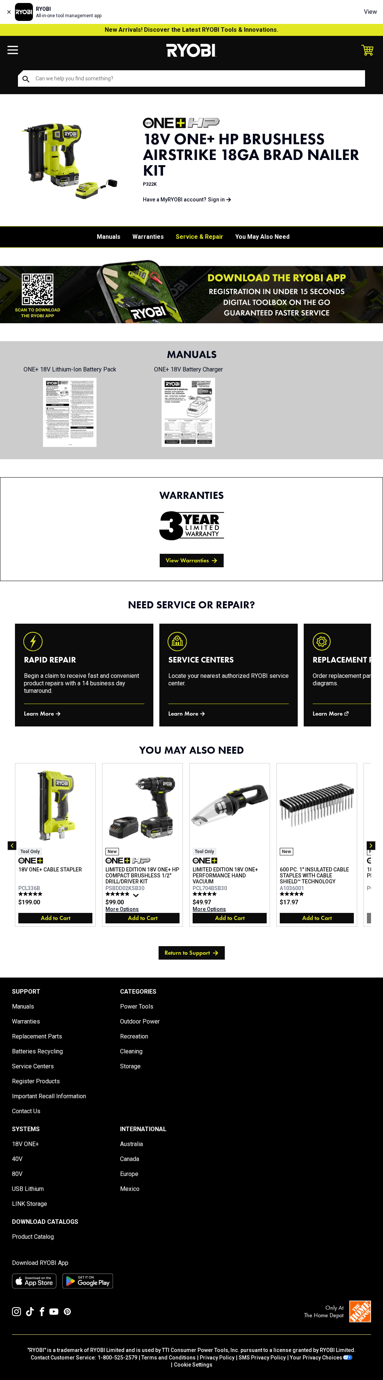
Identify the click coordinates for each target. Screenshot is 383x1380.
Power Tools (136, 1006)
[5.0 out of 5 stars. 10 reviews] (293, 894)
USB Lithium (28, 1188)
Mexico (130, 1188)
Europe (129, 1173)
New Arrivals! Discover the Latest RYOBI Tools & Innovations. (191, 29)
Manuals (108, 236)
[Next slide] (371, 845)
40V (17, 1159)
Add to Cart (55, 917)
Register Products (36, 1081)
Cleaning (131, 1051)
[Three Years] (191, 525)
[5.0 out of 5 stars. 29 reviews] (205, 894)
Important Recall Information (49, 1096)
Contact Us (26, 1111)
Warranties (148, 236)
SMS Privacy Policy (262, 1358)
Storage (130, 1066)
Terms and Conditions (168, 1358)
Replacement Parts (37, 1036)
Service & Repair (199, 236)
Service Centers (33, 1066)
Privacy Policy (217, 1358)
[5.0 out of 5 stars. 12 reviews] (31, 894)
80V (17, 1173)
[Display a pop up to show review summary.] (136, 897)
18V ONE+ (25, 1144)
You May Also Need (262, 236)
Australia (131, 1144)
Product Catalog (33, 1236)
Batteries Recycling (37, 1051)
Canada (129, 1159)
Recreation (134, 1036)
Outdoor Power (140, 1021)
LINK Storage (29, 1203)
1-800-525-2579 (117, 1358)
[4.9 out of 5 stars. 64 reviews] (118, 894)
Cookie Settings (193, 1365)
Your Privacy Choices (316, 1358)
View (370, 11)
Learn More (39, 713)
